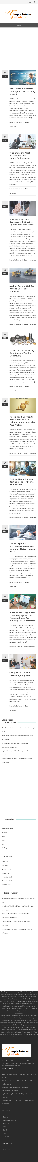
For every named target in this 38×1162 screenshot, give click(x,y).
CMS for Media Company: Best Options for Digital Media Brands (22, 482)
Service (18, 260)
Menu (29, 2)
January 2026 (6, 873)
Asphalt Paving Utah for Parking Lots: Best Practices (22, 288)
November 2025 (7, 881)
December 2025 (7, 877)
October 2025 (6, 885)
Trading (4, 848)
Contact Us (6, 1149)
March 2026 (5, 865)
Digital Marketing (7, 829)
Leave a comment (30, 260)
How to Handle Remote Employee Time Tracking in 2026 (22, 91)
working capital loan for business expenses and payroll (19, 1001)
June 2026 (5, 861)
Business (19, 122)
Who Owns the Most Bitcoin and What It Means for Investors (20, 155)
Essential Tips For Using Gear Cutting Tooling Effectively (22, 353)
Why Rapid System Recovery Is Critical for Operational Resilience (22, 222)
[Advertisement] (19, 49)
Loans (18, 646)
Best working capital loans (24, 1025)
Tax (3, 844)
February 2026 (6, 869)
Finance (18, 453)
